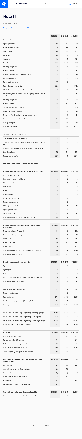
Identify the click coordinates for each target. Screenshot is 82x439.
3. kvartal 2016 (20, 3)
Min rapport (49, 4)
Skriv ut (30, 28)
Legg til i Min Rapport (11, 28)
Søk (59, 4)
